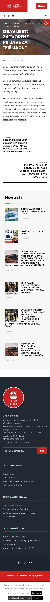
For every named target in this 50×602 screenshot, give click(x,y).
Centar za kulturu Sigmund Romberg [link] (19, 513)
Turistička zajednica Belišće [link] (15, 536)
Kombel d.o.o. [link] (9, 474)
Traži (42, 450)
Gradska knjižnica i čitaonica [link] (15, 509)
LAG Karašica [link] (9, 544)
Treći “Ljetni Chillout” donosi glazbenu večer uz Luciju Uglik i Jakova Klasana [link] (32, 287)
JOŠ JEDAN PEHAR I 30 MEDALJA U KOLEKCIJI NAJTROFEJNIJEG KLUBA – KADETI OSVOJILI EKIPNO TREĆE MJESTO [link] (33, 169)
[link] (46, 22)
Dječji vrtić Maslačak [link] (12, 505)
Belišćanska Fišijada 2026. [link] (32, 232)
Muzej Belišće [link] (9, 516)
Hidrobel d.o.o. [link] (9, 477)
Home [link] (5, 24)
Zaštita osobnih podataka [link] (19, 598)
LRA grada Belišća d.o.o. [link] (14, 485)
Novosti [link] (16, 24)
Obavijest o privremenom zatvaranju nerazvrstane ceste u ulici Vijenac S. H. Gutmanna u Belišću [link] (32, 349)
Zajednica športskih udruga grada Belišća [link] (21, 540)
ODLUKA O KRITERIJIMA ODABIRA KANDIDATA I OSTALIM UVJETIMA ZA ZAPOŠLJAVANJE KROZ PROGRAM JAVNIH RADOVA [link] (17, 144)
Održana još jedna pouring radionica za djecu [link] (33, 211)
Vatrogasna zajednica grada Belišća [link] (19, 548)
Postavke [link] (37, 598)
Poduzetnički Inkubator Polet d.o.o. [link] (18, 481)
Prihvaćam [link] (36, 593)
